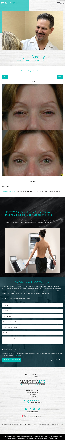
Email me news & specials (12, 349)
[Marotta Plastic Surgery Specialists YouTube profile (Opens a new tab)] (39, 409)
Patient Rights (49, 420)
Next (59, 77)
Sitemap (36, 420)
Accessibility (55, 420)
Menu (62, 3)
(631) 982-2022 (57, 359)
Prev (5, 77)
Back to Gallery (26, 71)
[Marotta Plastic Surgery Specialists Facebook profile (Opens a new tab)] (30, 409)
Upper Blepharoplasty (9, 191)
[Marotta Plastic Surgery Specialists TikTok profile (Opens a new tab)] (34, 409)
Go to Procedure (38, 71)
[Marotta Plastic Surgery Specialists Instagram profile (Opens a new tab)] (26, 409)
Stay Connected (32, 412)
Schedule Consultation (11, 360)
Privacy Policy (17, 355)
